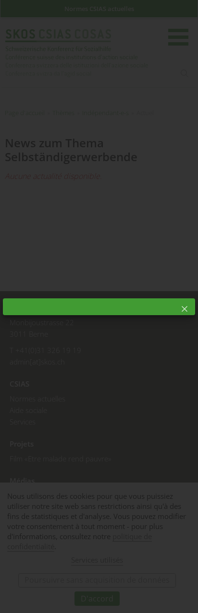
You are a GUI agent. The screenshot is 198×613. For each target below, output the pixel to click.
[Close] (184, 308)
